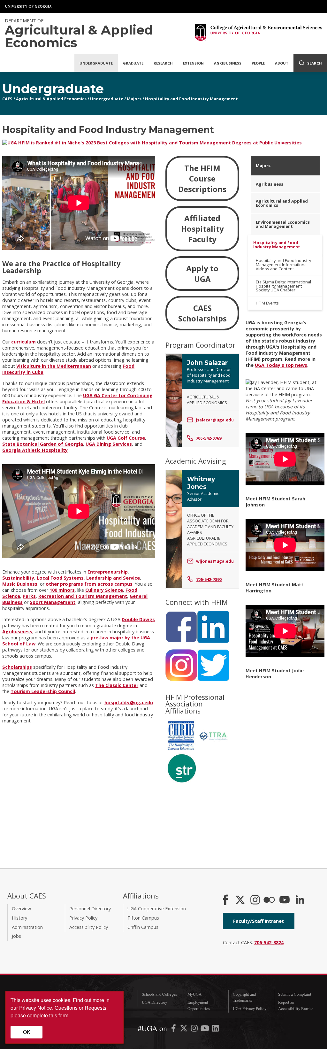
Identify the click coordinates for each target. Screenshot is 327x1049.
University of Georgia (28, 6)
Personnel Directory (90, 909)
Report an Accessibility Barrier (295, 1005)
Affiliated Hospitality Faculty (202, 228)
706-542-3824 (269, 942)
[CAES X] (240, 900)
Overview (21, 909)
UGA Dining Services (109, 444)
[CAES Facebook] (225, 900)
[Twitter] (213, 679)
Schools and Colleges (159, 994)
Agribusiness (227, 63)
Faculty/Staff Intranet (258, 921)
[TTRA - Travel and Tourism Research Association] (213, 749)
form (63, 1015)
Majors (134, 99)
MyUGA (194, 994)
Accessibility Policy (88, 927)
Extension (193, 63)
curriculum (23, 342)
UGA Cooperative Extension (156, 909)
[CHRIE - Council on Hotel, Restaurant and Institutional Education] (181, 749)
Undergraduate (96, 63)
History (19, 918)
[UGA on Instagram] (195, 1029)
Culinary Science (104, 590)
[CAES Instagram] (255, 900)
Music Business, (20, 584)
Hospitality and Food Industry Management (191, 99)
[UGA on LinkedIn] (215, 1029)
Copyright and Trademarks (244, 997)
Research (163, 63)
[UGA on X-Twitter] (184, 1029)
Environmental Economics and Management (283, 224)
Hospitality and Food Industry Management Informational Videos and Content (283, 265)
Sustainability (18, 578)
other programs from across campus (89, 584)
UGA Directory (154, 1002)
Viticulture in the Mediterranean (53, 366)
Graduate (133, 63)
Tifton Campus (143, 918)
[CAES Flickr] (269, 900)
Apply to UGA (202, 273)
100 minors (62, 590)
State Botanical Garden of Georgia (42, 444)
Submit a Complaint (294, 994)
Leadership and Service (113, 578)
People (258, 63)
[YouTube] (284, 900)
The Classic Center (116, 685)
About (281, 63)
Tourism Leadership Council (43, 691)
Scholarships (17, 667)
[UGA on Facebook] (174, 1029)
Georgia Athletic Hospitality (35, 450)
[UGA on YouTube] (205, 1029)
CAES (7, 99)
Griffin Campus (142, 927)
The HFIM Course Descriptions (202, 178)
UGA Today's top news (281, 365)
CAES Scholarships (202, 313)
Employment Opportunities (198, 1005)
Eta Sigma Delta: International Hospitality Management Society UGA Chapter (283, 286)
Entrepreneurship (107, 572)
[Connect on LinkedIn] (300, 900)
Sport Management (52, 602)
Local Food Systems (60, 578)
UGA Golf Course (126, 438)
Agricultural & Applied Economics (51, 99)
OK (26, 1032)
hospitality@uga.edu (128, 702)
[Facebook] (181, 641)
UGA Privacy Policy (249, 1008)
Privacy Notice (35, 1007)
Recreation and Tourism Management (82, 596)
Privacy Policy (83, 918)
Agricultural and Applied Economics (282, 203)
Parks (29, 596)
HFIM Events (267, 303)
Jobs (16, 936)
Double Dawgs (138, 619)
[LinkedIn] (213, 641)
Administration (27, 927)
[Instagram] (181, 679)
